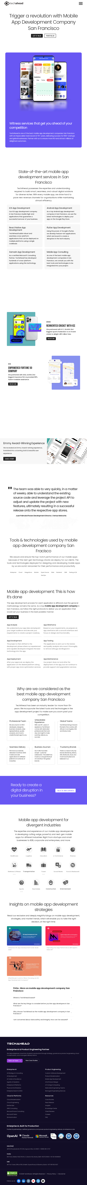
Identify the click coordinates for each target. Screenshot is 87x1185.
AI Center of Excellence (14, 1079)
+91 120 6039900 (55, 1157)
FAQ (46, 1117)
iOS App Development (19, 208)
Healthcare (14, 856)
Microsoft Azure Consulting (15, 1111)
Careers (47, 1114)
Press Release (49, 1102)
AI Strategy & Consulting (15, 1073)
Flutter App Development (59, 227)
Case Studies (49, 1099)
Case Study (9, 459)
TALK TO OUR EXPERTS (65, 791)
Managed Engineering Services (55, 1091)
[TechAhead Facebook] (19, 1181)
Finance (73, 856)
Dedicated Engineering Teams (55, 1088)
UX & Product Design (51, 1082)
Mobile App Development (53, 1079)
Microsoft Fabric (12, 1114)
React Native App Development (17, 228)
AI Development (12, 1076)
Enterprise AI (13, 1049)
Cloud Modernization (13, 1099)
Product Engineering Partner (35, 1049)
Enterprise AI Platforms (14, 1085)
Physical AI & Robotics (14, 1088)
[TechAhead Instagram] (28, 1181)
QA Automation (12, 1117)
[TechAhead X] (38, 1181)
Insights (47, 1105)
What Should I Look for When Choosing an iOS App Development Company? (23, 979)
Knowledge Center (51, 1108)
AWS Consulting (12, 1108)
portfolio (50, 36)
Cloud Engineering (13, 1102)
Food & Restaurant (72, 872)
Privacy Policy (51, 1174)
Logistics (29, 856)
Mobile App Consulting (57, 252)
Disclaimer (61, 1174)
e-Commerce (58, 856)
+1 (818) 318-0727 (44, 1149)
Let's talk (13, 617)
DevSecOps (10, 1105)
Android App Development (59, 208)
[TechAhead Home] (18, 1044)
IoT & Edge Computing (52, 1085)
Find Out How (51, 338)
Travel (43, 872)
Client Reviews (49, 1111)
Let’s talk (37, 36)
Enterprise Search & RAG (14, 1091)
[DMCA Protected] (12, 1174)
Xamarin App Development (22, 252)
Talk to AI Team (13, 1061)
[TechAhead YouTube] (33, 1181)
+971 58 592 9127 (52, 1164)
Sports (21, 889)
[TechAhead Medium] (43, 1181)
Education (43, 856)
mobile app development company (61, 606)
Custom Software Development (55, 1073)
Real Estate (36, 889)
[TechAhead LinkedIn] (23, 1181)
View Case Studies (31, 1060)
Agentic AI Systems (13, 1082)
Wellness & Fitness (14, 872)
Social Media (58, 872)
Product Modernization (52, 1076)
